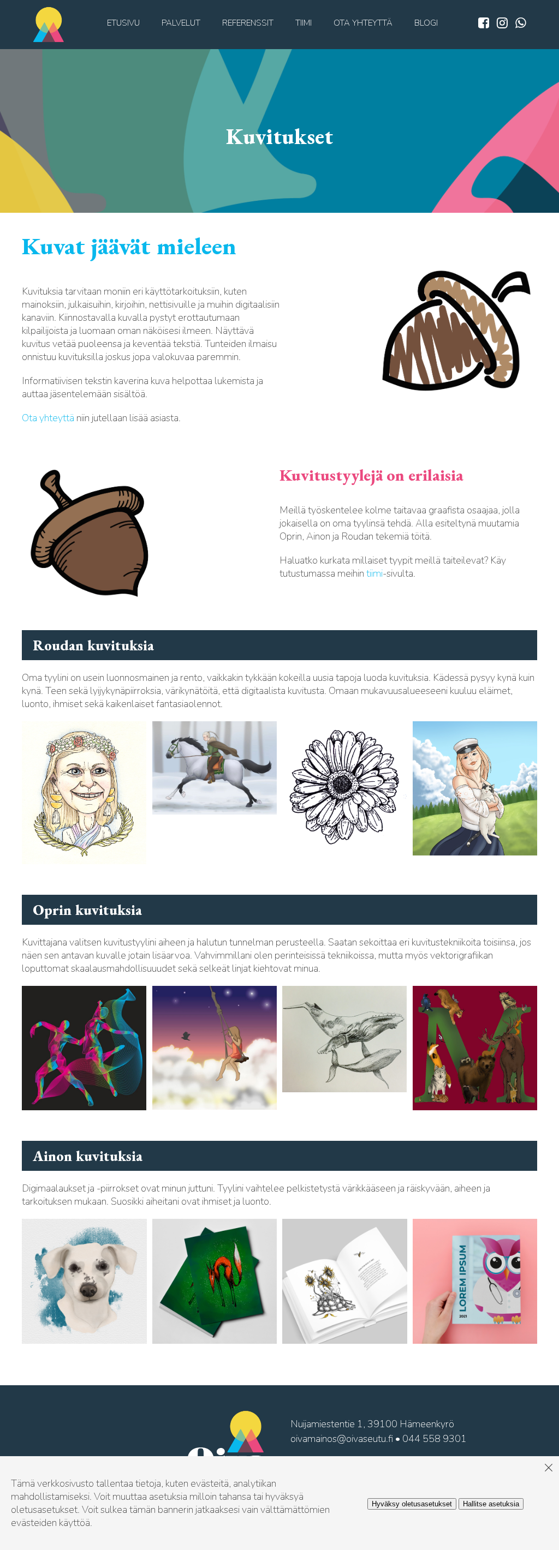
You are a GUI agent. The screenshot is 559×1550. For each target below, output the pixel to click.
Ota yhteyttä (363, 22)
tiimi (374, 573)
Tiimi (303, 22)
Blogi (426, 22)
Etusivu (123, 22)
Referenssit (247, 22)
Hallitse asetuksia (491, 1504)
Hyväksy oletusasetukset (412, 1504)
